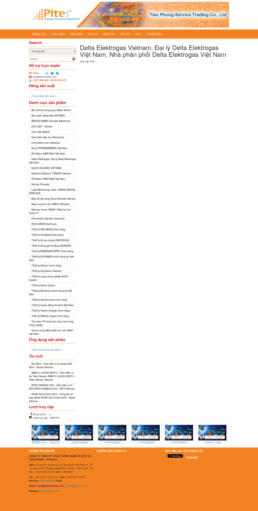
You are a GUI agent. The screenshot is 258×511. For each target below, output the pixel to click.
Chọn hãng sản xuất (43, 96)
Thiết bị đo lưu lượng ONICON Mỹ (50, 240)
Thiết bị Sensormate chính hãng (49, 299)
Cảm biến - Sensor (41, 126)
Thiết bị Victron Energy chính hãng (50, 310)
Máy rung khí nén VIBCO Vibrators (50, 204)
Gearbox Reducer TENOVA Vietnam (51, 173)
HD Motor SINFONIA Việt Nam (48, 179)
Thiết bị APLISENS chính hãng (48, 229)
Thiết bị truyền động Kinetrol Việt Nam (52, 305)
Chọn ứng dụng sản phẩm (46, 349)
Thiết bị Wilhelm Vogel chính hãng (50, 316)
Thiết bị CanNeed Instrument (47, 234)
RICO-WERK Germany (44, 224)
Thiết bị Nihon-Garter (43, 285)
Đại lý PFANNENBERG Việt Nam (49, 148)
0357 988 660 (47, 480)
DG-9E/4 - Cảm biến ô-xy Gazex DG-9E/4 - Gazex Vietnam (51, 365)
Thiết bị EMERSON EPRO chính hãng (52, 251)
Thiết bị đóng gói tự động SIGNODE (51, 245)
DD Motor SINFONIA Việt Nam (48, 153)
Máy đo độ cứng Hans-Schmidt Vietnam (53, 198)
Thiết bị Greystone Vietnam (46, 271)
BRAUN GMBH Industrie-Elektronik (50, 121)
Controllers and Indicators (45, 142)
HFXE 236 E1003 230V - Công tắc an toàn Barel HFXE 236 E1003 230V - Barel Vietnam (52, 397)
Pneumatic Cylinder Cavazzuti (48, 218)
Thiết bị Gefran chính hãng (46, 265)
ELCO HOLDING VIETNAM (46, 168)
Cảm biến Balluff (40, 131)
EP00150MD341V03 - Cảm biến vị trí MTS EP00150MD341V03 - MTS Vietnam (52, 386)
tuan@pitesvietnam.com (44, 76)
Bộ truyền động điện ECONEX (48, 115)
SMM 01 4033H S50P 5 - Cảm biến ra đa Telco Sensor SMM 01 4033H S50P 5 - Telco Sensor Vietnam (52, 376)
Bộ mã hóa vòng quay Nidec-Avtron (51, 110)
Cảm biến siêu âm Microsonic (47, 137)
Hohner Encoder (40, 184)
